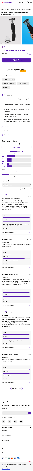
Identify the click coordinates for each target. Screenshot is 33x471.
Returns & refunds (6, 438)
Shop (3, 449)
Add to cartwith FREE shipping (16, 60)
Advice (4, 444)
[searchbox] (15, 185)
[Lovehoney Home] (7, 2)
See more (16, 177)
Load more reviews (16, 388)
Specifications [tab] (8, 131)
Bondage (4, 9)
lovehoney (29, 9)
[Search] (20, 2)
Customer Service (7, 427)
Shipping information (7, 433)
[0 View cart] (28, 2)
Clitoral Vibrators (22, 83)
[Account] (23, 2)
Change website (6, 468)
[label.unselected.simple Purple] (2, 47)
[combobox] (25, 188)
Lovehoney (16, 6)
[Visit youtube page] (21, 421)
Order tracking (5, 440)
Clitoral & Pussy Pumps (21, 9)
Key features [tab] (8, 95)
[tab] (16, 433)
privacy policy (12, 417)
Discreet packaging (6, 435)
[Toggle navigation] (31, 2)
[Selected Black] (5, 47)
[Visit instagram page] (15, 421)
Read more (11, 209)
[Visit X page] (9, 421)
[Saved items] (31, 14)
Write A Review (16, 147)
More (3, 453)
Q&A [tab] (20, 144)
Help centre (4, 430)
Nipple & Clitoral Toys (11, 9)
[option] (10, 30)
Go (29, 412)
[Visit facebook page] (3, 421)
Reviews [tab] (14, 144)
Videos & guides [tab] (9, 135)
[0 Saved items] (25, 2)
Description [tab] (7, 127)
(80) (30, 54)
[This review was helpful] (30, 232)
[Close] (30, 464)
